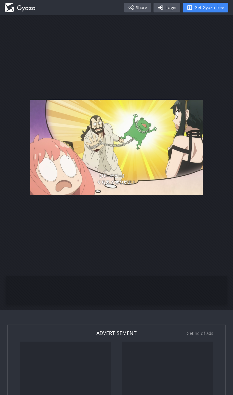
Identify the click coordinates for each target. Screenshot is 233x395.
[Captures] (20, 7)
